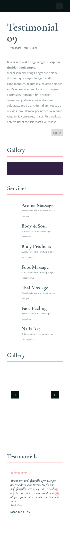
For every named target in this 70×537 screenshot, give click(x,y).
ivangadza (15, 47)
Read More (16, 505)
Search (57, 132)
